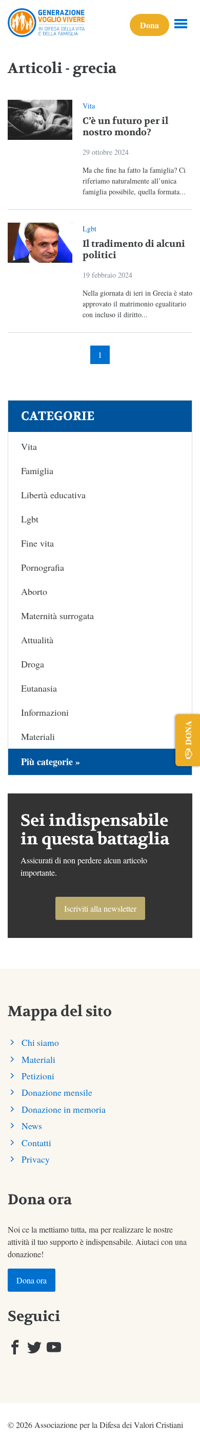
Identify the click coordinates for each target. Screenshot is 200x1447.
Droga (32, 664)
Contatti (36, 1142)
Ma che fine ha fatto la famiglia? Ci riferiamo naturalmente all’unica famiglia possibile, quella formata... (134, 180)
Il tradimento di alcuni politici (134, 250)
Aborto (34, 591)
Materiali (38, 736)
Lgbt (89, 228)
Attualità (37, 640)
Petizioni (38, 1076)
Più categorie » (50, 761)
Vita (89, 106)
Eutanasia (39, 688)
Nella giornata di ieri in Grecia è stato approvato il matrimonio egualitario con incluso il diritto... (137, 303)
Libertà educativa (53, 495)
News (32, 1125)
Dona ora (31, 1280)
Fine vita (37, 543)
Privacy (36, 1159)
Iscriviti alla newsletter (100, 908)
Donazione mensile (57, 1092)
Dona (149, 25)
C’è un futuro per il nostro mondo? (125, 127)
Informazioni (45, 712)
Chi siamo (40, 1042)
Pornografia (42, 567)
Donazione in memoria (64, 1109)
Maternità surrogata (57, 615)
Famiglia (37, 470)
